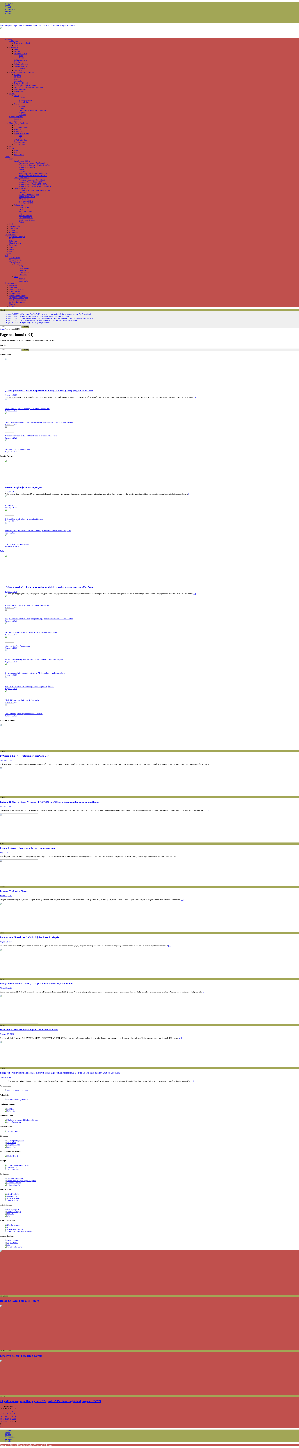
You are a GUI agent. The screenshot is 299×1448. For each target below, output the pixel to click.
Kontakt (8, 13)
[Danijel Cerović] (11, 1200)
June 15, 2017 (10, 533)
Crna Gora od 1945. (26, 201)
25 (4, 1422)
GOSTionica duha (20, 140)
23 (15, 1419)
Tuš (20, 138)
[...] (194, 397)
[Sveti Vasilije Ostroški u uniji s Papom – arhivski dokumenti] (19, 1023)
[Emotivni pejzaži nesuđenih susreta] (39, 1349)
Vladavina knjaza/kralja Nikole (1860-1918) (35, 186)
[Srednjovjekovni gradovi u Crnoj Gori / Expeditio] (17, 1100)
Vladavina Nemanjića (27, 167)
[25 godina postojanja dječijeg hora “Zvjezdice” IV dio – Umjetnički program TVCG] (26, 1394)
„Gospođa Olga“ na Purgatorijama (17, 449)
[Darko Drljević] (11, 1156)
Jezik (11, 224)
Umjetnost (8, 39)
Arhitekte (17, 45)
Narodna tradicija (20, 66)
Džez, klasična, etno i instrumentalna (32, 110)
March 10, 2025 (6, 988)
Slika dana (13, 241)
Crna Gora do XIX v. (22, 161)
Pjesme (16, 104)
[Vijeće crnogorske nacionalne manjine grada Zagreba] (12, 1145)
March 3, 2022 (5, 806)
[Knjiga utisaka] (9, 501)
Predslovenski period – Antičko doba (32, 163)
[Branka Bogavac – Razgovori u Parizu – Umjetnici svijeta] (19, 841)
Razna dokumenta (25, 211)
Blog (6, 256)
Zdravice (22, 68)
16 (15, 1416)
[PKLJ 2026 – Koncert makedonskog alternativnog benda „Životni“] (9, 683)
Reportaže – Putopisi (17, 237)
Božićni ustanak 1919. (27, 197)
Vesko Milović (14, 262)
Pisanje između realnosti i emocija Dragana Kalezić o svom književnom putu (36, 983)
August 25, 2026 (11, 662)
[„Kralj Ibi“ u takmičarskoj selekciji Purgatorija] (9, 696)
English (7, 5)
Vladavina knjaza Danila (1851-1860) (33, 184)
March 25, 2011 (6, 896)
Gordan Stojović (15, 260)
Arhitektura (13, 41)
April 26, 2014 (5, 1077)
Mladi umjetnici (20, 89)
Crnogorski (9, 3)
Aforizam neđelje (20, 144)
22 (13, 1419)
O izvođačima (24, 102)
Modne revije (19, 155)
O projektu (13, 285)
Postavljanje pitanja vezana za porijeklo (24, 487)
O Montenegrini (10, 283)
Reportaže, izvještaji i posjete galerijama (28, 87)
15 (13, 1416)
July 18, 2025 (5, 852)
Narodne (22, 106)
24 (1, 1422)
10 (1, 1416)
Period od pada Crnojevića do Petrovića (33, 174)
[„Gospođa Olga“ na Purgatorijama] (9, 445)
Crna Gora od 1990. (26, 203)
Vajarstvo (17, 77)
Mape (21, 214)
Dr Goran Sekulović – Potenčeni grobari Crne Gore (24, 756)
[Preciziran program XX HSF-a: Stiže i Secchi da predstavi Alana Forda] (9, 432)
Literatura (17, 51)
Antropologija (14, 226)
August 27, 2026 (11, 395)
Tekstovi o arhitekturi (22, 43)
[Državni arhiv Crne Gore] (11, 1167)
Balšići (21, 169)
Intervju (17, 62)
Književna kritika (20, 60)
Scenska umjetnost (16, 117)
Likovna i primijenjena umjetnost (21, 73)
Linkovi (12, 306)
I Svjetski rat (23, 192)
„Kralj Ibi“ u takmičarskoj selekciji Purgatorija (22, 700)
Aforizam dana (19, 142)
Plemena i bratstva (25, 216)
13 (8, 1416)
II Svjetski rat (23, 199)
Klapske (22, 113)
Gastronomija (14, 232)
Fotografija (18, 81)
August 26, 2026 (11, 451)
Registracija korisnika (17, 302)
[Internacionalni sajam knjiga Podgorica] (20, 1181)
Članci (16, 96)
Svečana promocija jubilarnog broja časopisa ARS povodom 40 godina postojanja (35, 673)
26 (6, 1422)
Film (15, 121)
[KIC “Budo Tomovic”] (7, 1227)
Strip (11, 146)
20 (8, 1419)
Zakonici (22, 209)
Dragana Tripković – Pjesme (13, 891)
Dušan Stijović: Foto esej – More (17, 544)
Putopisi (22, 279)
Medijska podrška (15, 294)
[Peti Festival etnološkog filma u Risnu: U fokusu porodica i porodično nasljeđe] (9, 655)
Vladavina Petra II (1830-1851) (30, 182)
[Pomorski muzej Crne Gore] (17, 1165)
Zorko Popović (14, 258)
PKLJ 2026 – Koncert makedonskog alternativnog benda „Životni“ (29, 687)
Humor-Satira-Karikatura (18, 123)
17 (1, 1419)
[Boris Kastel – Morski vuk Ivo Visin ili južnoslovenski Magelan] (19, 931)
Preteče (16, 125)
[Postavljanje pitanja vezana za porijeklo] (22, 483)
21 (11, 1419)
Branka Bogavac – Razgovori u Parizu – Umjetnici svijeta (27, 848)
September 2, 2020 (12, 546)
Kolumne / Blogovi (21, 64)
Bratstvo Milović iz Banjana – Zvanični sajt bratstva (24, 519)
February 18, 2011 (11, 492)
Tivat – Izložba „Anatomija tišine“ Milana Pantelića (24, 714)
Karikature (18, 131)
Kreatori (17, 150)
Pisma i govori (24, 207)
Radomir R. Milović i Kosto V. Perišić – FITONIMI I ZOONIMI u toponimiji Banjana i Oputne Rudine (49, 802)
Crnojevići (22, 171)
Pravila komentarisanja (17, 300)
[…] (210, 764)
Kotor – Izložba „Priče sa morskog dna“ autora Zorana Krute (27, 409)
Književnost (13, 47)
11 (3, 1416)
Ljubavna (22, 270)
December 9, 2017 (7, 760)
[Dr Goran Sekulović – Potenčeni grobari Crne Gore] (19, 749)
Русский (8, 7)
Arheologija (13, 228)
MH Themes (47, 1445)
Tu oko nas (23, 275)
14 (11, 1416)
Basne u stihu (24, 268)
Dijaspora (8, 251)
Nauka (7, 157)
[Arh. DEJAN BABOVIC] (10, 1111)
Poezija (21, 58)
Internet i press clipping (18, 296)
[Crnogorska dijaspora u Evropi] (14, 1141)
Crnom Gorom (10, 235)
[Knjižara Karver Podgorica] (13, 1183)
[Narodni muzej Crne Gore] (16, 1090)
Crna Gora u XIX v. (21, 178)
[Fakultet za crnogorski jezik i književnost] (21, 1120)
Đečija (21, 266)
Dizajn (16, 79)
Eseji (16, 49)
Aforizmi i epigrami (21, 127)
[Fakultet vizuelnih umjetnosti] (7, 1245)
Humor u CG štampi (21, 134)
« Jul (2, 1427)
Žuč (20, 136)
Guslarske (22, 115)
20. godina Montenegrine (18, 298)
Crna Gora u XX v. (21, 188)
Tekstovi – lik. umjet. (22, 83)
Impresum (8, 11)
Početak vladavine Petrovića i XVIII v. (33, 176)
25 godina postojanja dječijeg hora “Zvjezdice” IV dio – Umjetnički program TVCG (50, 1401)
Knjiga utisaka (10, 9)
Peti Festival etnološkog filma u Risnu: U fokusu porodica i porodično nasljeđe (34, 659)
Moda (11, 148)
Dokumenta (18, 205)
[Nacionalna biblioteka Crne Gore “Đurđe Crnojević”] (14, 1179)
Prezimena (13, 245)
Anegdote (17, 129)
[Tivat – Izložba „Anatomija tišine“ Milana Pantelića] (9, 710)
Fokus (2, 551)
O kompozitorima (25, 100)
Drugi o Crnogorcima (27, 220)
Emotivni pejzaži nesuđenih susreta (21, 1355)
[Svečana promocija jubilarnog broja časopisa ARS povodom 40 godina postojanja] (9, 669)
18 (4, 1419)
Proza (21, 56)
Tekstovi (17, 153)
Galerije (12, 239)
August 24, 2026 (11, 702)
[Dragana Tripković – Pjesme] (19, 885)
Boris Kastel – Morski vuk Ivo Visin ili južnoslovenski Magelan (30, 937)
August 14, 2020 (6, 942)
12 (6, 1416)
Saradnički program (16, 289)
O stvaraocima (24, 272)
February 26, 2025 (7, 1034)
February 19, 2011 (11, 507)
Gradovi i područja (26, 218)
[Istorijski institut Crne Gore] (12, 1169)
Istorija (11, 159)
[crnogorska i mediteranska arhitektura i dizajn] (9, 1109)
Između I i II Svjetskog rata (29, 195)
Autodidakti (18, 91)
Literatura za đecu (20, 54)
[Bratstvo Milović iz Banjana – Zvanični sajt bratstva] (9, 515)
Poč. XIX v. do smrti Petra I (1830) (32, 180)
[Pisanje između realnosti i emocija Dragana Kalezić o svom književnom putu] (19, 977)
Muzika (12, 94)
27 (8, 1422)
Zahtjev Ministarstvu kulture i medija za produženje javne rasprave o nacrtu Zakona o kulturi (39, 422)
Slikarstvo (17, 75)
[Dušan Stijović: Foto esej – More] (9, 540)
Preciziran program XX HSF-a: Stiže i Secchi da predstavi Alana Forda (31, 436)
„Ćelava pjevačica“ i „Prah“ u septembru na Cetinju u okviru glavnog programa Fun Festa (49, 390)
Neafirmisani (18, 70)
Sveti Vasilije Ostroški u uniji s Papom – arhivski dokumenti (29, 1029)
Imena (11, 247)
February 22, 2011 (11, 521)
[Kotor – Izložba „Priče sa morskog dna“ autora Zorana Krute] (9, 405)
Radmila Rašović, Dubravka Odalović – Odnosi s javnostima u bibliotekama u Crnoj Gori (38, 531)
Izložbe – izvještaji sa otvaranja (25, 85)
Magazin (8, 254)
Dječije (21, 108)
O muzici (22, 98)
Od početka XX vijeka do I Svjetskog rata (34, 190)
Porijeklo (12, 249)
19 (6, 1419)
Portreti (21, 222)
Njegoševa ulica (15, 243)
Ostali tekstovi (24, 281)
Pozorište (17, 119)
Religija (12, 230)
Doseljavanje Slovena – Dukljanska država (34, 165)
